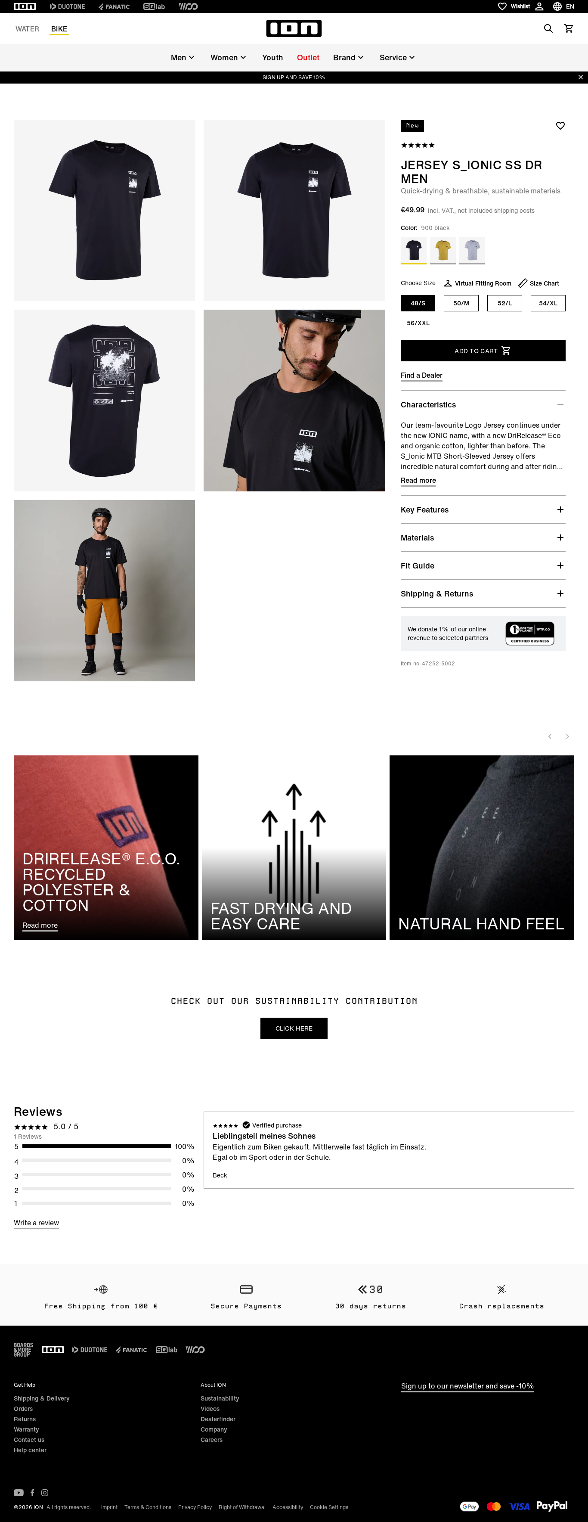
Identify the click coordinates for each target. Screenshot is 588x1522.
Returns (25, 1418)
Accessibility (287, 1507)
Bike (59, 29)
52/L (505, 303)
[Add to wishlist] (560, 125)
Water (27, 29)
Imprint (109, 1507)
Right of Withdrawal (242, 1507)
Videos (210, 1408)
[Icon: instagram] (44, 1492)
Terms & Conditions (147, 1507)
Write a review (36, 1223)
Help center (30, 1449)
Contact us (29, 1439)
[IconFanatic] (114, 6)
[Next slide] (567, 736)
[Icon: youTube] (19, 1492)
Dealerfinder (218, 1418)
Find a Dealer (422, 375)
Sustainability (220, 1398)
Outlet (308, 57)
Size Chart (544, 283)
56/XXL (418, 322)
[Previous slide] (550, 736)
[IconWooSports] (188, 6)
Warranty (26, 1429)
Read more (418, 480)
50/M (461, 303)
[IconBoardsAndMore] (23, 1350)
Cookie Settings (329, 1507)
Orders (23, 1408)
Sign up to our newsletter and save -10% (467, 1386)
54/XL (548, 303)
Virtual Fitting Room (483, 283)
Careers (212, 1439)
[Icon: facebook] (32, 1492)
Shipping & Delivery (42, 1398)
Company (214, 1429)
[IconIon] (25, 6)
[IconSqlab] (154, 6)
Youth (272, 57)
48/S (418, 303)
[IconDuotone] (67, 6)
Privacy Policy (195, 1507)
